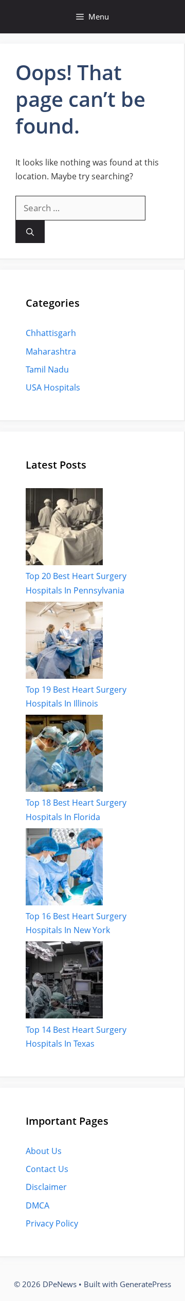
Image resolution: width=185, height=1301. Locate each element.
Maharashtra (51, 351)
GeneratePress (145, 1284)
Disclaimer (46, 1187)
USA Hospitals (53, 387)
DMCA (37, 1205)
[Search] (30, 232)
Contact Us (47, 1169)
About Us (44, 1151)
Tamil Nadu (47, 369)
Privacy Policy (52, 1223)
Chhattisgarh (51, 333)
